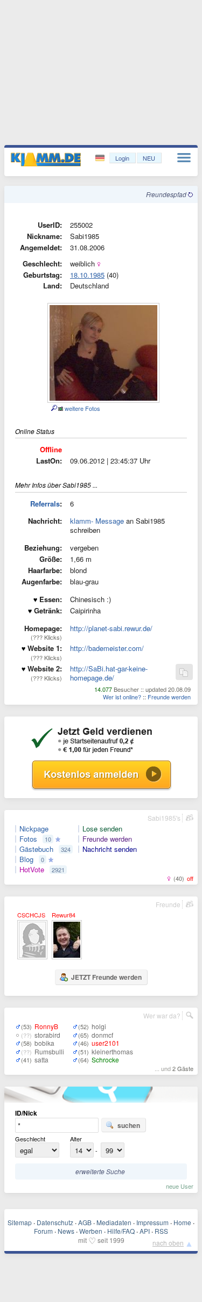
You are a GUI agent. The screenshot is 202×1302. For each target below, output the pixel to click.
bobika (44, 1042)
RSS (161, 1230)
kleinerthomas (112, 1051)
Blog (26, 859)
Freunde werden (169, 696)
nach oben (168, 1242)
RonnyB (46, 1026)
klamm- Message (97, 521)
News (66, 1230)
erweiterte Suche (100, 1171)
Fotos (28, 839)
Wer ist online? (122, 696)
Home (182, 1222)
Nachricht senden (109, 849)
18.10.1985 (87, 275)
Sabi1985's (164, 817)
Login (122, 158)
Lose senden (102, 828)
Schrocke (105, 1059)
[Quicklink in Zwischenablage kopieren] (183, 672)
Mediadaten (113, 1222)
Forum (43, 1230)
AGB (85, 1222)
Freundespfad (167, 194)
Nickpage (33, 828)
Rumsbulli (49, 1051)
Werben (90, 1230)
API (145, 1230)
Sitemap (20, 1222)
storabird (47, 1034)
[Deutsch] (101, 158)
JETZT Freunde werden (106, 977)
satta (41, 1059)
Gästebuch (36, 849)
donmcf (102, 1034)
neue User (179, 1186)
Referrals (45, 503)
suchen (128, 1125)
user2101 (106, 1042)
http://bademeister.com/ (107, 648)
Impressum (152, 1222)
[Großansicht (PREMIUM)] (53, 408)
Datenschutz (55, 1222)
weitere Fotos (81, 408)
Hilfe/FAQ (121, 1230)
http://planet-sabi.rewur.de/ (111, 628)
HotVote (31, 869)
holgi (99, 1026)
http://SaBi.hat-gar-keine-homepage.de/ (109, 673)
